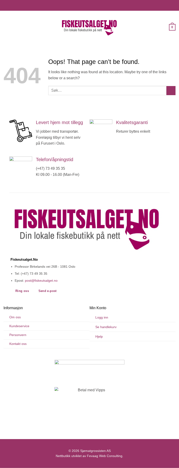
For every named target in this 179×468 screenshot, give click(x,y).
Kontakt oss (18, 344)
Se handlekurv (106, 327)
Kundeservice (19, 326)
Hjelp (99, 336)
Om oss (15, 317)
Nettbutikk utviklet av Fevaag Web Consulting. (89, 456)
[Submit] (171, 90)
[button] (6, 27)
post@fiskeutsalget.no (41, 280)
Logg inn (101, 317)
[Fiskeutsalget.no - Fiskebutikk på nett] (89, 27)
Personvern (17, 335)
